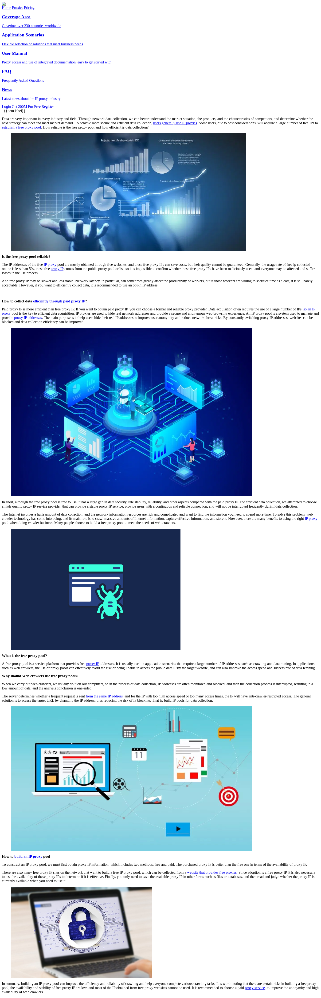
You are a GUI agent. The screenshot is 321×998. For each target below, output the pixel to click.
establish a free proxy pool (21, 127)
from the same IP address (104, 696)
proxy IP (57, 269)
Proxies (17, 8)
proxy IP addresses (28, 318)
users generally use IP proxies (175, 123)
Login (6, 107)
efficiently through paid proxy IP (59, 301)
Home (6, 8)
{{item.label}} (14, 111)
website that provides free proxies (212, 872)
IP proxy (50, 264)
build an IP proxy (28, 856)
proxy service (255, 988)
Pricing (29, 8)
